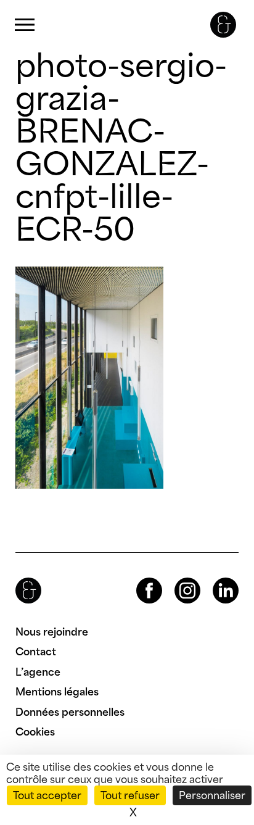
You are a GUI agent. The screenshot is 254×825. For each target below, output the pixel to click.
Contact (35, 651)
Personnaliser (212, 795)
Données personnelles (70, 712)
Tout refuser (130, 795)
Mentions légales (57, 692)
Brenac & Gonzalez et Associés (223, 24)
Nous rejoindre (51, 632)
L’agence (37, 672)
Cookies (35, 732)
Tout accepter (47, 795)
